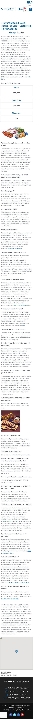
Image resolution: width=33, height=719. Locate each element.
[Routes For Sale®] (30, 5)
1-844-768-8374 (21, 688)
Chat (22, 9)
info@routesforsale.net (21, 698)
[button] (16, 651)
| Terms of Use (26, 710)
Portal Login (12, 9)
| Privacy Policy (16, 710)
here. (23, 325)
